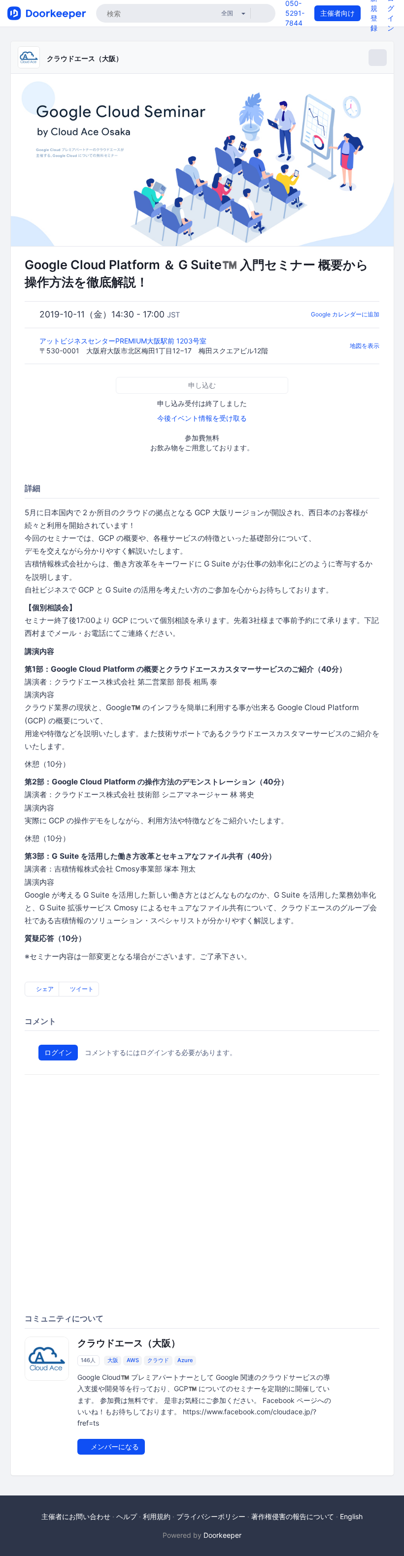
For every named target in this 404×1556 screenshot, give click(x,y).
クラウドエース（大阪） (85, 58)
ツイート (81, 989)
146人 (88, 1360)
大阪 (112, 1360)
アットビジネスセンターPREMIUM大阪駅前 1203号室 (123, 341)
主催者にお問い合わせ (75, 1516)
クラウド (158, 1360)
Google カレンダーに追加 (345, 314)
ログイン (58, 1052)
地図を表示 (364, 345)
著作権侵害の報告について (292, 1516)
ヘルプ (126, 1516)
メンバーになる (114, 1446)
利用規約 (156, 1516)
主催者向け (337, 13)
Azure (185, 1360)
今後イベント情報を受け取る (202, 418)
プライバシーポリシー (210, 1516)
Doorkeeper (222, 1535)
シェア (44, 989)
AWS (133, 1360)
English (351, 1516)
